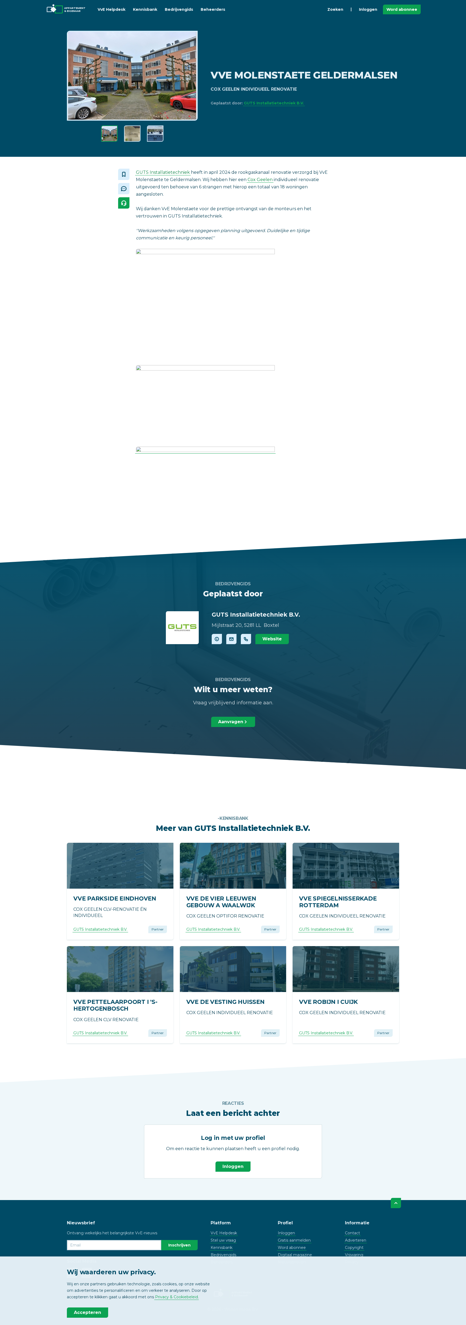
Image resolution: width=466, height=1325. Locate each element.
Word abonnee (401, 9)
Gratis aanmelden (294, 1240)
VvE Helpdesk (111, 9)
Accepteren (87, 1312)
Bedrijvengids (179, 9)
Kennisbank (145, 9)
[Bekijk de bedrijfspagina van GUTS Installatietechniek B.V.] (182, 627)
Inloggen (368, 9)
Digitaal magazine (295, 1254)
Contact (352, 1233)
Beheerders (213, 9)
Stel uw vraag (223, 1240)
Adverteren (355, 1240)
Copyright (354, 1247)
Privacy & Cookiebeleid (176, 1297)
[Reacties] (123, 188)
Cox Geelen (260, 179)
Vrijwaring (354, 1254)
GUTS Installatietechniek (163, 172)
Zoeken (335, 9)
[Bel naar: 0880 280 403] (246, 639)
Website (272, 638)
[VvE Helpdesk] (123, 203)
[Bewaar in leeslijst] (123, 174)
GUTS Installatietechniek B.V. (274, 103)
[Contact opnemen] (231, 639)
